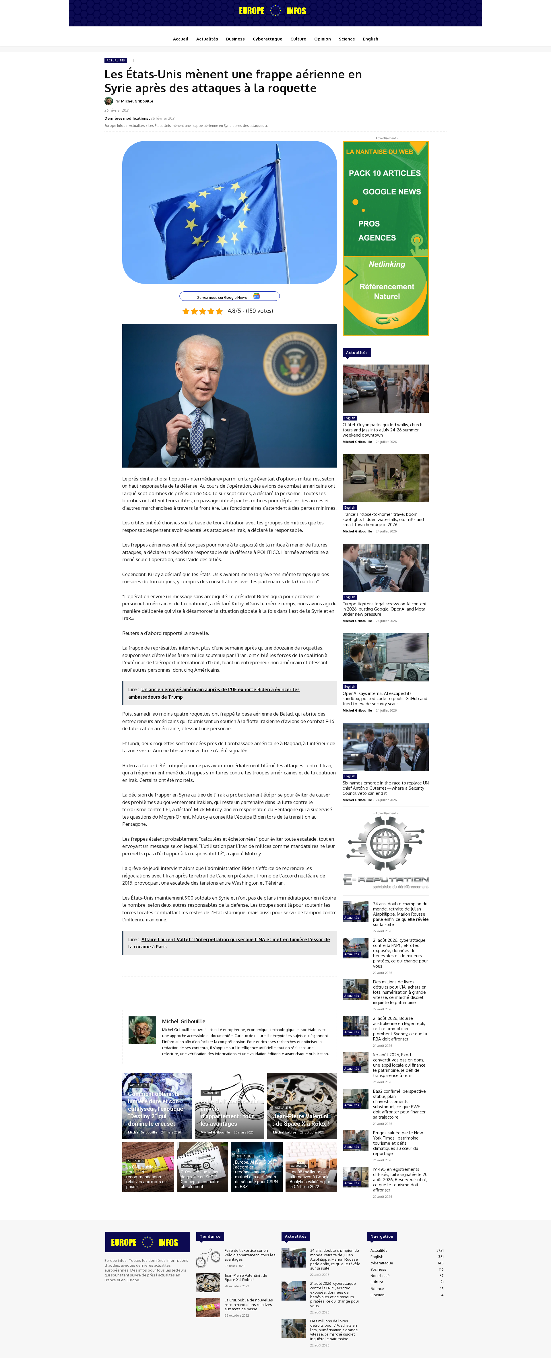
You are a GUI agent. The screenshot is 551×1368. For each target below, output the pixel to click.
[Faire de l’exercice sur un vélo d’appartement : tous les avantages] (230, 1106)
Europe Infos (114, 125)
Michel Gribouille (137, 101)
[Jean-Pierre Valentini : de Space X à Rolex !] (302, 1106)
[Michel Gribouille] (109, 101)
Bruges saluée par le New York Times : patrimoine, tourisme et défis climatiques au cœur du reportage (398, 1143)
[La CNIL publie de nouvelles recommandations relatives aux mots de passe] (148, 1167)
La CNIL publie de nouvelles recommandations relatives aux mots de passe (249, 1304)
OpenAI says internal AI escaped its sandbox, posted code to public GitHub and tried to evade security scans (385, 698)
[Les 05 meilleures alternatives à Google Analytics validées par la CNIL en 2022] (311, 1167)
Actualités (116, 60)
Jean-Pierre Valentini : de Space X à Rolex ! (246, 1277)
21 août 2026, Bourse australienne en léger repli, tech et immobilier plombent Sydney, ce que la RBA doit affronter (400, 1029)
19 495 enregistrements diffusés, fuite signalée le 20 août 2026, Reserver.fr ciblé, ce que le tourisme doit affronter (400, 1180)
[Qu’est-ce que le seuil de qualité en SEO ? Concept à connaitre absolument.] (202, 1167)
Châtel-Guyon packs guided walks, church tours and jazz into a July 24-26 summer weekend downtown (382, 430)
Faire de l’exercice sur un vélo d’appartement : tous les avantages (250, 1255)
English (349, 418)
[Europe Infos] (275, 10)
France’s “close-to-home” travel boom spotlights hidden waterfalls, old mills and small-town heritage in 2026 (383, 519)
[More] (440, 105)
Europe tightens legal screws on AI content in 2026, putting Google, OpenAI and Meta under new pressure (385, 609)
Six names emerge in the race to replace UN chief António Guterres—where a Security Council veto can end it (386, 788)
